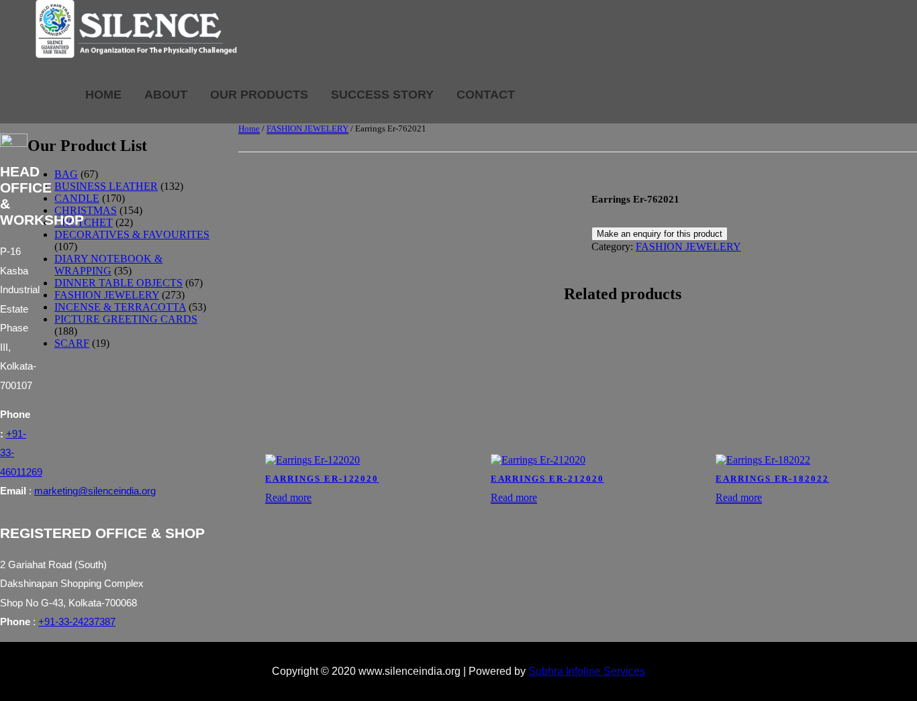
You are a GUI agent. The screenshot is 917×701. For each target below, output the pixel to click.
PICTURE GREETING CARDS (125, 319)
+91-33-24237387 (76, 621)
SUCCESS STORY (382, 94)
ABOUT (165, 94)
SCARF (71, 343)
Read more (288, 497)
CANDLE (76, 198)
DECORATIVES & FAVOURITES (131, 234)
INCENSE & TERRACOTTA (120, 307)
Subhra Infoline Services (586, 671)
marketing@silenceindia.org (95, 490)
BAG (66, 174)
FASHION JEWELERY (307, 128)
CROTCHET (83, 222)
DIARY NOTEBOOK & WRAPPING (108, 264)
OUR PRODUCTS (259, 94)
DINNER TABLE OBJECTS (118, 282)
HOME (103, 94)
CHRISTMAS (85, 210)
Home (249, 128)
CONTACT (485, 94)
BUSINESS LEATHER (106, 186)
